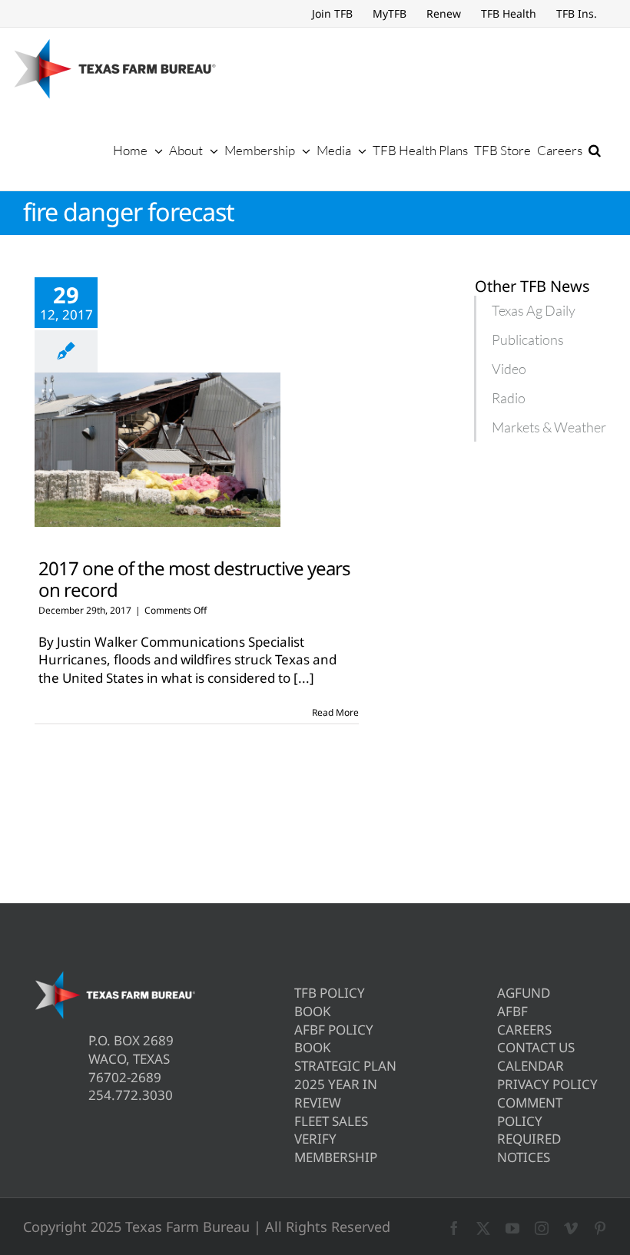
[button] (595, 149)
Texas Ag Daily (533, 310)
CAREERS (524, 1029)
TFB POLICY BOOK (329, 1002)
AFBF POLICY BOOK (333, 1039)
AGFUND (523, 993)
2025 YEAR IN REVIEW (335, 1093)
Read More (335, 712)
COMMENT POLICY (529, 1112)
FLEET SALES (331, 1121)
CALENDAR (530, 1066)
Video (509, 368)
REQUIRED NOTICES (529, 1148)
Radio (509, 397)
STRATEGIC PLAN (345, 1066)
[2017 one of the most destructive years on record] (157, 450)
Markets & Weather (549, 427)
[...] (303, 678)
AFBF (512, 1011)
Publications (528, 339)
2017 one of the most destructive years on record (194, 578)
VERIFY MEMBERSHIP (335, 1148)
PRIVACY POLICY (547, 1084)
